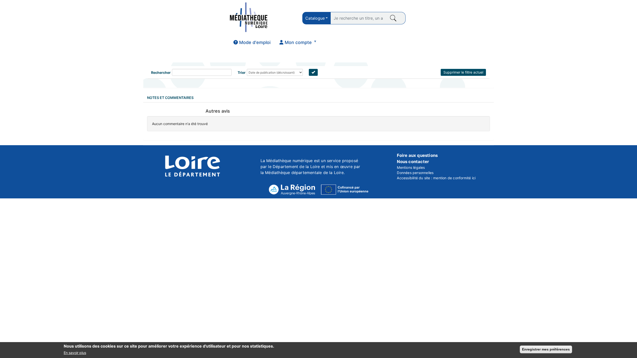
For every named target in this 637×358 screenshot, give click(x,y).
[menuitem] (252, 42)
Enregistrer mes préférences (546, 349)
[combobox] (316, 18)
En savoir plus (75, 353)
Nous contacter (413, 161)
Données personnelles (415, 173)
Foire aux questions (417, 155)
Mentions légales (411, 167)
